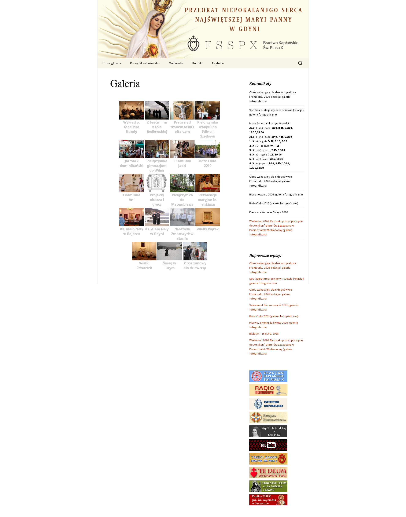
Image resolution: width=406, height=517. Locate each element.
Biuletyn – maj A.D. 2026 (263, 334)
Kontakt (197, 63)
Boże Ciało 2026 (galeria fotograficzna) (273, 316)
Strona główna (111, 63)
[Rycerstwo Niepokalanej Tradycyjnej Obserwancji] (268, 403)
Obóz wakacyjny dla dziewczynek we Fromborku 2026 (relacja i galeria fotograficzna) (272, 267)
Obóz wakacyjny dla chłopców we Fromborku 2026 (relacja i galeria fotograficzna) (270, 294)
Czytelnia (218, 63)
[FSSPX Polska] (268, 445)
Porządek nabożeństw (145, 63)
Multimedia (176, 63)
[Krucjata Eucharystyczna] (268, 417)
